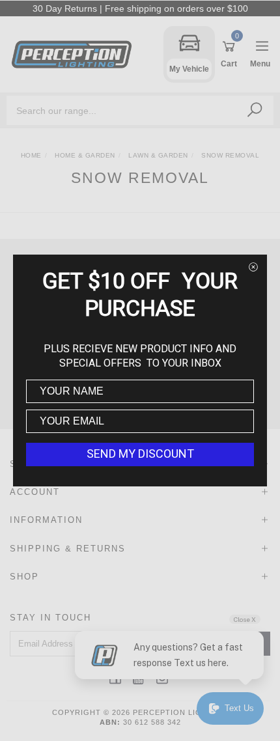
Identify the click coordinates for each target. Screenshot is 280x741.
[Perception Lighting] (75, 53)
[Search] (254, 110)
